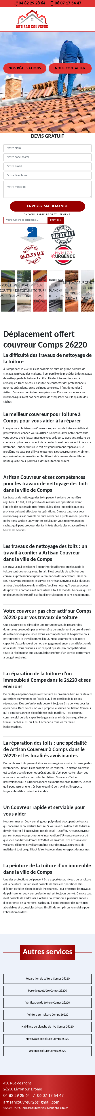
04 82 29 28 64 (32, 3)
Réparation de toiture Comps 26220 (47, 978)
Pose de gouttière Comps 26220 (47, 990)
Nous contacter (70, 68)
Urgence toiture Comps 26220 (47, 1051)
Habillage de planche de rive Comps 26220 (47, 1026)
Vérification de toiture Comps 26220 (47, 1002)
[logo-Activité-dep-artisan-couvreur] (32, 19)
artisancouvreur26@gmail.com (31, 1102)
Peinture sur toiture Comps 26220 (47, 1014)
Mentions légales (57, 1108)
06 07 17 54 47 (68, 3)
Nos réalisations (25, 68)
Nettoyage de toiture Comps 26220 (47, 1039)
